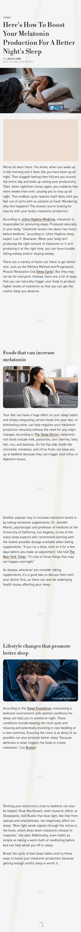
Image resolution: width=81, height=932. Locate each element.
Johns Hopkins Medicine (38, 219)
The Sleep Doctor (47, 434)
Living (7, 17)
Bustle (30, 747)
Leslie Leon (14, 58)
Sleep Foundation (39, 708)
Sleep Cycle (44, 271)
